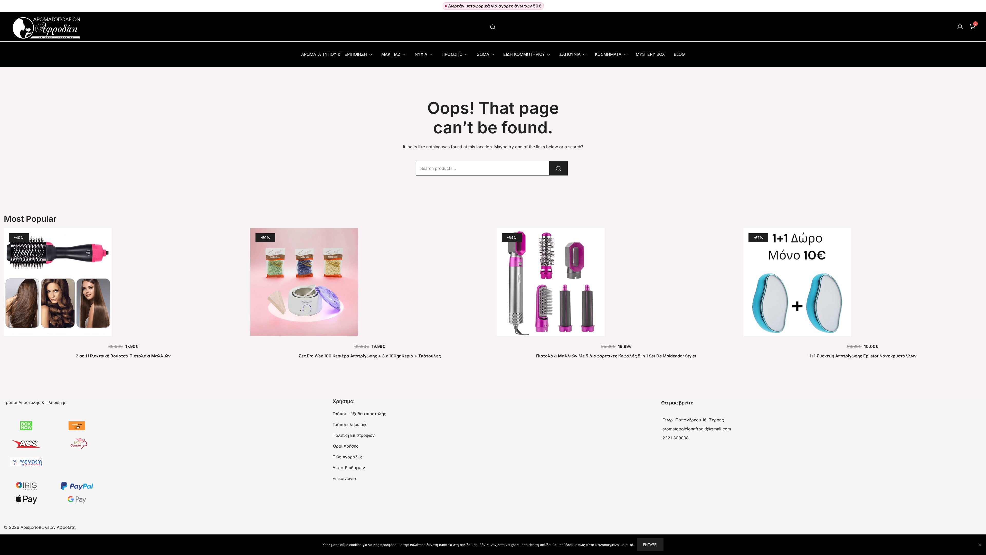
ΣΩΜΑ (483, 54)
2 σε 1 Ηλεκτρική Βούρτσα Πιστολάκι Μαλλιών (123, 355)
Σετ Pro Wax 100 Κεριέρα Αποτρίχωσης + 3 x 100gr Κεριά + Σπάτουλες (370, 355)
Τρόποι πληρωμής (350, 424)
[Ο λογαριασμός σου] (960, 26)
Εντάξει (650, 544)
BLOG (679, 54)
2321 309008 (675, 437)
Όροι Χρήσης (345, 446)
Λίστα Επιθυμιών (349, 467)
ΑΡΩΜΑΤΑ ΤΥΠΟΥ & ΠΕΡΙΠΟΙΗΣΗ (334, 54)
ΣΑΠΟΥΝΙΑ (570, 54)
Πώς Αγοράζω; (347, 456)
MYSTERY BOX (650, 54)
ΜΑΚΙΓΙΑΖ (390, 54)
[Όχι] (979, 544)
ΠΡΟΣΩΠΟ (452, 54)
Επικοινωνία (344, 478)
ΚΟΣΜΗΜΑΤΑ (608, 54)
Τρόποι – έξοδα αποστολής (359, 413)
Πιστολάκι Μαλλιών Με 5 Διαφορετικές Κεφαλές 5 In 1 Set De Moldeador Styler (616, 355)
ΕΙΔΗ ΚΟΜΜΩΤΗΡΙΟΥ (524, 54)
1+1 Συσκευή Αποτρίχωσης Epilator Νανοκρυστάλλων (863, 355)
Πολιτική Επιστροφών (354, 435)
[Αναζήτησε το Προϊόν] (558, 168)
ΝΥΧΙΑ (421, 54)
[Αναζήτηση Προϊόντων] (493, 27)
